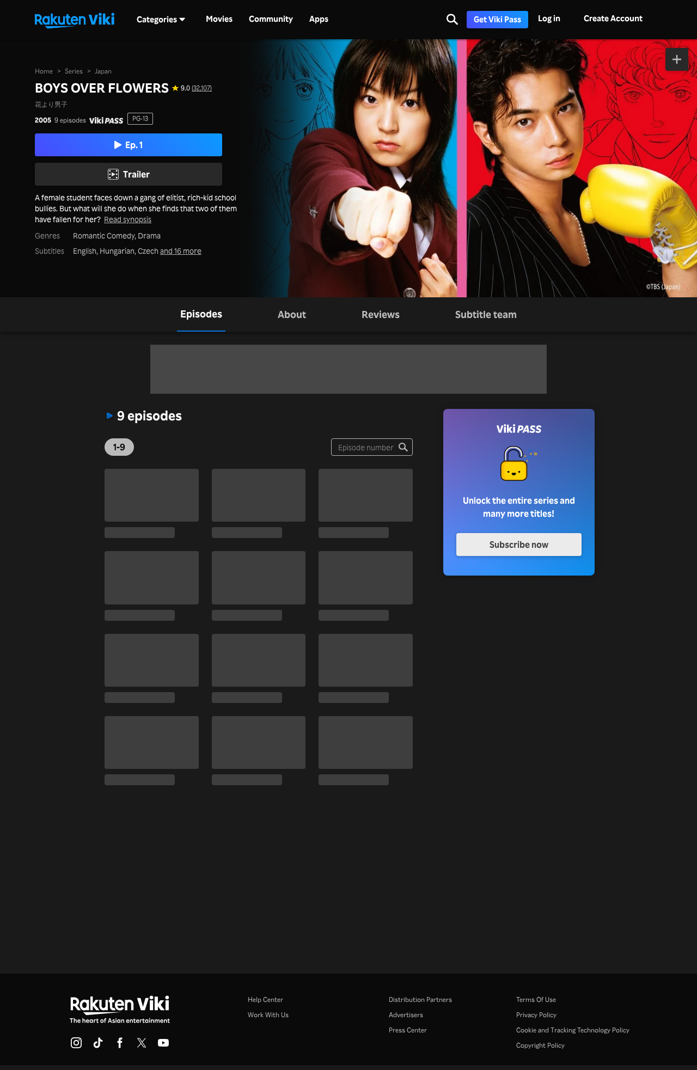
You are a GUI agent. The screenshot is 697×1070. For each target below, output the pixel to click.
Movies (219, 19)
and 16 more (180, 251)
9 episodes (70, 120)
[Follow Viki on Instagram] (76, 1046)
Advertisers (406, 1015)
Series (74, 71)
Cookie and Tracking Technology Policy (572, 1030)
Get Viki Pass (497, 19)
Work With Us (268, 1015)
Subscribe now (519, 544)
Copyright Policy (540, 1045)
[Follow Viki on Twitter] (141, 1046)
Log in (549, 18)
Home (44, 71)
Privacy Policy (536, 1015)
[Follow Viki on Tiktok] (98, 1046)
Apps (318, 19)
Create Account (613, 18)
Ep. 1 (134, 144)
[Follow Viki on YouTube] (163, 1046)
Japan (103, 71)
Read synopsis (127, 219)
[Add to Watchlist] (676, 59)
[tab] (201, 314)
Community (271, 19)
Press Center (408, 1030)
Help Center (265, 999)
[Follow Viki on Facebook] (119, 1046)
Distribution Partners (420, 999)
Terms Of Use (536, 999)
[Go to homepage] (74, 19)
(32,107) (202, 88)
